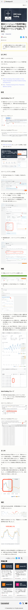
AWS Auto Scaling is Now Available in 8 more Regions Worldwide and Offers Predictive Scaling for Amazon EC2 (14, 80)
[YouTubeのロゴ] (26, 603)
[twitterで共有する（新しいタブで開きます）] (26, 37)
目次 (24, 5)
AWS (3, 34)
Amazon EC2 (8, 34)
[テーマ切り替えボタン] (26, 1)
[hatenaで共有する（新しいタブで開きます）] (21, 37)
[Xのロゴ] (23, 603)
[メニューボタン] (2, 1)
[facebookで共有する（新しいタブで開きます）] (23, 37)
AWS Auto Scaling (7, 144)
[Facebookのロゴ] (20, 603)
